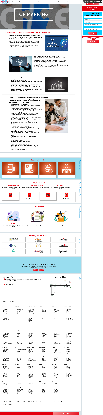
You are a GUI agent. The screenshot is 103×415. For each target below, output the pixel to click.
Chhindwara (31, 359)
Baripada (31, 375)
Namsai (5, 342)
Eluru (67, 317)
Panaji (43, 332)
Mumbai (43, 349)
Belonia (30, 389)
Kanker (18, 342)
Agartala (31, 383)
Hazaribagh (68, 336)
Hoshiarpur (44, 373)
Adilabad (19, 391)
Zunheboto (19, 372)
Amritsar (43, 367)
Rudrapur (44, 391)
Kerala (18, 360)
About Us (21, 1)
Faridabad (31, 316)
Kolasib (5, 371)
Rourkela (31, 368)
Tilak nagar (19, 313)
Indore (30, 349)
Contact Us (69, 1)
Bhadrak (31, 374)
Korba (18, 336)
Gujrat (43, 308)
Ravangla (68, 373)
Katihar (55, 316)
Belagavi (6, 353)
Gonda (5, 311)
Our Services (30, 1)
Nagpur (43, 351)
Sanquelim (44, 340)
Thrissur (18, 353)
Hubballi (6, 351)
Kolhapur (43, 358)
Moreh (55, 359)
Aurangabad (44, 354)
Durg (18, 334)
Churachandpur (57, 352)
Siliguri (55, 385)
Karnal (30, 321)
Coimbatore (6, 384)
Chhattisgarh (19, 343)
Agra (5, 317)
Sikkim (67, 377)
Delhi (16, 306)
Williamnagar (69, 353)
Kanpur (5, 316)
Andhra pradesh (69, 319)
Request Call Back (93, 4)
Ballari (5, 356)
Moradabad (6, 319)
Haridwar (43, 384)
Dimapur (18, 367)
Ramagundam (20, 389)
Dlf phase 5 (31, 313)
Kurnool (68, 313)
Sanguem (43, 342)
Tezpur (30, 337)
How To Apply (59, 1)
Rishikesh (43, 387)
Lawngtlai (6, 373)
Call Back (35, 269)
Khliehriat (68, 357)
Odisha (30, 377)
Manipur (55, 360)
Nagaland (19, 377)
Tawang (6, 334)
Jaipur (55, 366)
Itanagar (6, 332)
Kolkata (55, 383)
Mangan (68, 369)
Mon (17, 371)
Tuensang (19, 369)
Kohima (18, 366)
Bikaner (55, 371)
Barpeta (31, 342)
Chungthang (69, 375)
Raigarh (18, 340)
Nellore (67, 311)
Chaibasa (68, 342)
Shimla (55, 332)
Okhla (18, 308)
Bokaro (67, 335)
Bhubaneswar (32, 366)
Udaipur (55, 368)
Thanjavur (6, 392)
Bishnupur (56, 351)
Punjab (43, 377)
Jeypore (31, 376)
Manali (55, 333)
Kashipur (43, 390)
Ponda (43, 336)
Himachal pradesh (58, 343)
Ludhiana (43, 366)
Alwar (55, 373)
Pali (54, 376)
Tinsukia (31, 338)
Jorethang (68, 374)
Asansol (55, 384)
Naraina (18, 314)
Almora (43, 392)
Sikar (55, 375)
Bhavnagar (44, 313)
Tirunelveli (6, 389)
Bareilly (5, 318)
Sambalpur (31, 371)
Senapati (56, 353)
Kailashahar (31, 387)
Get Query (42, 269)
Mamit (5, 372)
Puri (30, 373)
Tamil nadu (6, 394)
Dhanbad (68, 334)
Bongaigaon (31, 340)
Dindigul (6, 393)
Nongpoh (68, 351)
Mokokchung (19, 368)
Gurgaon (29, 306)
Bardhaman (56, 388)
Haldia (55, 392)
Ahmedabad (44, 310)
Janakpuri (19, 310)
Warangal (19, 384)
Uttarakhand (44, 394)
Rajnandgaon (19, 337)
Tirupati (68, 312)
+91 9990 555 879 (97, 1)
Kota (55, 369)
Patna (55, 308)
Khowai (30, 390)
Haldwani (43, 388)
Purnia (55, 313)
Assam (30, 343)
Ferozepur (44, 376)
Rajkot (43, 312)
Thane (43, 353)
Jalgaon (43, 359)
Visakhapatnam (69, 308)
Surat (43, 309)
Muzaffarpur (56, 310)
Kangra (55, 342)
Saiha (5, 374)
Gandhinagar (44, 317)
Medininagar (69, 341)
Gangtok (68, 366)
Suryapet (18, 392)
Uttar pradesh (7, 308)
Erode (5, 390)
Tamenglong (56, 356)
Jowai (67, 352)
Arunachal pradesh (8, 343)
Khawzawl (6, 375)
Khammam (19, 388)
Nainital (43, 389)
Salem (5, 388)
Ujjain (30, 353)
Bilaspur (18, 333)
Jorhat (30, 334)
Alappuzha (19, 356)
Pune (43, 350)
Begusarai (56, 314)
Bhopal (30, 350)
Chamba (56, 338)
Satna (30, 356)
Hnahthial (6, 376)
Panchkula (31, 325)
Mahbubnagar (20, 390)
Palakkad (19, 354)
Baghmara (68, 359)
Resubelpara (69, 356)
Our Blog (40, 1)
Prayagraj (6, 314)
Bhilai (18, 335)
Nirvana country (32, 312)
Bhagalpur (56, 311)
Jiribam (55, 358)
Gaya (55, 309)
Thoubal (56, 350)
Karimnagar (19, 387)
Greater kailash (20, 309)
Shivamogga (6, 358)
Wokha (18, 374)
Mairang (68, 354)
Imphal (55, 349)
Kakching (56, 357)
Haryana (31, 326)
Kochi (18, 350)
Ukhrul (55, 354)
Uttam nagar (19, 312)
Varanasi (6, 312)
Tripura (30, 394)
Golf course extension (31, 311)
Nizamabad (19, 385)
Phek (18, 373)
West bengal (56, 394)
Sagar (30, 354)
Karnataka (6, 360)
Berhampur (31, 369)
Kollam (18, 352)
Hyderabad (19, 383)
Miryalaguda (19, 393)
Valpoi (43, 341)
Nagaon (30, 336)
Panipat (30, 317)
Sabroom (31, 391)
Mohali (43, 372)
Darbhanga (56, 312)
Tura (67, 350)
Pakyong (68, 372)
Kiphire (18, 376)
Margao (43, 333)
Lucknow (6, 309)
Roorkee (43, 385)
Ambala (30, 318)
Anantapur (68, 318)
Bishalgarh (31, 393)
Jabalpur (31, 351)
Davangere (6, 354)
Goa (42, 343)
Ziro (5, 335)
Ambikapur (19, 341)
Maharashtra (44, 360)
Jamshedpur (69, 333)
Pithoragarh (44, 393)
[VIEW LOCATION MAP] (60, 288)
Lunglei (5, 367)
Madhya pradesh (32, 360)
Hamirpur (56, 341)
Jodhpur (56, 367)
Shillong (68, 349)
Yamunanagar (32, 322)
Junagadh (44, 316)
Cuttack (31, 367)
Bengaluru (6, 349)
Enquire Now (93, 42)
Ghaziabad (6, 313)
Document (49, 1)
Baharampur (56, 393)
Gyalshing (68, 368)
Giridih (67, 338)
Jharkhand (68, 343)
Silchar (30, 335)
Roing (5, 338)
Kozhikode (19, 351)
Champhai (6, 368)
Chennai (6, 383)
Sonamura (31, 392)
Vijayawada (68, 309)
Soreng (67, 376)
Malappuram (19, 359)
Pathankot (44, 374)
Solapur (43, 356)
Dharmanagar (32, 385)
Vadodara (44, 311)
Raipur (18, 332)
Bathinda (43, 371)
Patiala (43, 369)
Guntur (67, 310)
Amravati (43, 357)
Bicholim (43, 337)
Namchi (68, 367)
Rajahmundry (69, 314)
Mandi (55, 336)
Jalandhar (44, 368)
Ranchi (67, 332)
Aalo (5, 340)
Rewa (30, 358)
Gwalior (30, 352)
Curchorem (44, 338)
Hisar (30, 319)
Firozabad (6, 310)
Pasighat (6, 337)
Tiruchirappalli (7, 387)
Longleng (19, 375)
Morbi (43, 319)
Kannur (18, 357)
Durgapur (56, 387)
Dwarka (18, 311)
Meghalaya (68, 360)
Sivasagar (31, 341)
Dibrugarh (31, 333)
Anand (43, 318)
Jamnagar (44, 314)
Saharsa (56, 318)
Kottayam (19, 358)
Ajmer (55, 372)
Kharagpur (56, 390)
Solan (55, 335)
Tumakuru (6, 357)
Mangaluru (6, 352)
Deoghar (68, 337)
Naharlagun (6, 333)
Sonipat (30, 323)
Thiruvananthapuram (21, 349)
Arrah (55, 317)
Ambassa (31, 388)
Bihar (55, 319)
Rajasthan (56, 377)
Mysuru (5, 350)
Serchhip (6, 369)
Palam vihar (31, 309)
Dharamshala (57, 334)
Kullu (55, 337)
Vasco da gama (45, 334)
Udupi (5, 359)
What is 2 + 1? (92, 27)
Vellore (5, 391)
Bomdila (6, 336)
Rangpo (68, 371)
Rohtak (30, 320)
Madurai (6, 385)
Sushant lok (31, 314)
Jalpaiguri (56, 391)
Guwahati (31, 332)
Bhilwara (56, 374)
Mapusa (43, 335)
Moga (43, 375)
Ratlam (30, 357)
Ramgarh (68, 340)
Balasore (31, 372)
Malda (55, 389)
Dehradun (44, 383)
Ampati (67, 358)
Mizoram (6, 377)
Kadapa (68, 316)
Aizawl (5, 366)
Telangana (19, 394)
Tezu (5, 341)
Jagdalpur (19, 338)
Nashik (43, 352)
